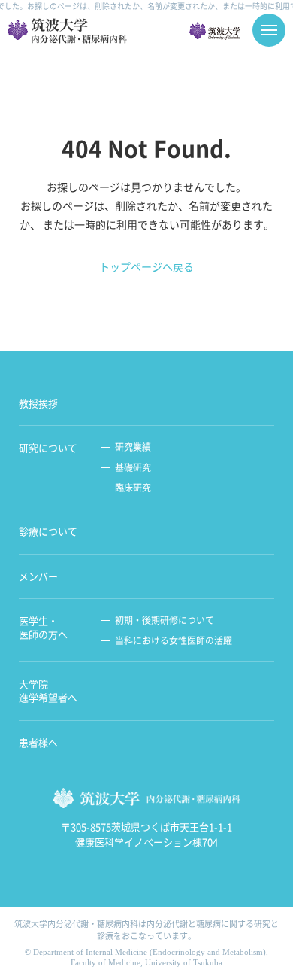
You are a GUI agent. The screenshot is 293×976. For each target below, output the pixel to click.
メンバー (38, 576)
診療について (48, 531)
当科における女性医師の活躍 (173, 640)
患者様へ (38, 742)
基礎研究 (133, 467)
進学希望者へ (48, 690)
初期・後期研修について (164, 620)
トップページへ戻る (146, 266)
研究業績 (133, 447)
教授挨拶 (38, 403)
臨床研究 (133, 488)
